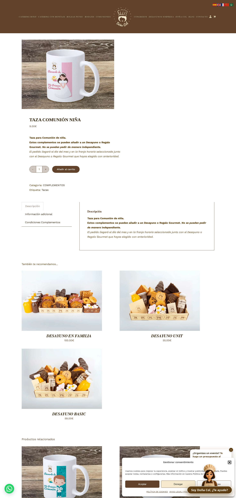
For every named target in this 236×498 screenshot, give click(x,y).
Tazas (45, 219)
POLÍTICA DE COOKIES (157, 492)
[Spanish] (215, 4)
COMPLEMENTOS (54, 215)
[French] (223, 4)
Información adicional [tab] (38, 244)
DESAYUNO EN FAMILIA (69, 366)
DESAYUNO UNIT (167, 366)
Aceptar (142, 484)
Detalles (79, 331)
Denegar (178, 484)
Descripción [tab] (32, 236)
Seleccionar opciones (53, 331)
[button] (229, 462)
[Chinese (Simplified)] (227, 4)
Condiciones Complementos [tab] (42, 252)
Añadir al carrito (66, 199)
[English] (219, 4)
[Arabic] (231, 4)
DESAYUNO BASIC (69, 444)
